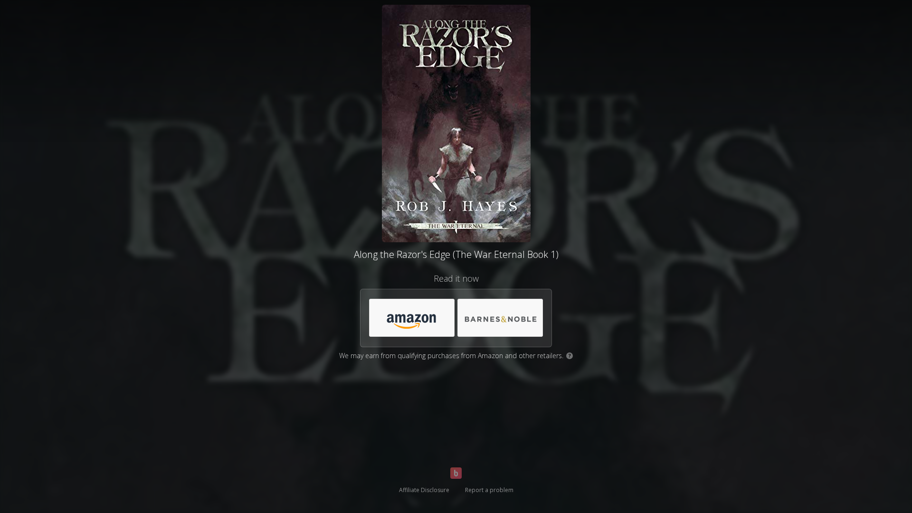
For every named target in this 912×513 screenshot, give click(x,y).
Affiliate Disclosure (424, 490)
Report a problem (489, 490)
